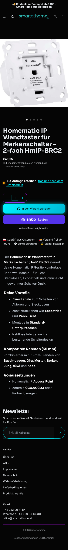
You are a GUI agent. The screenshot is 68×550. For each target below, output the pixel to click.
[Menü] (4, 16)
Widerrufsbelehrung (15, 481)
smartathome (38, 530)
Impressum (10, 469)
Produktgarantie (13, 493)
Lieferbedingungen (14, 487)
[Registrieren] (59, 433)
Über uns (8, 457)
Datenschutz (11, 475)
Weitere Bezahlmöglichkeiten (34, 228)
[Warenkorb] (63, 17)
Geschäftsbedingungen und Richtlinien (34, 537)
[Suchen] (12, 17)
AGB (5, 463)
